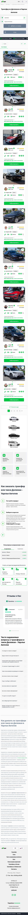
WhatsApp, (10, 873)
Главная (2, 4)
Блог (14, 859)
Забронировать (14, 85)
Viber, (14, 873)
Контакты (14, 869)
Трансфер (8, 4)
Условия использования (14, 906)
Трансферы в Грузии (14, 864)
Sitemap (19, 913)
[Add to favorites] (22, 53)
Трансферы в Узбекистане (14, 866)
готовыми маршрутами (22, 757)
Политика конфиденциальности (13, 908)
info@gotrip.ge (14, 887)
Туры (14, 854)
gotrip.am (14, 890)
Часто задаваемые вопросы (14, 857)
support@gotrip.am (14, 885)
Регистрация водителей (14, 861)
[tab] (14, 651)
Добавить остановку (16, 26)
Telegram (18, 873)
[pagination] (6, 411)
